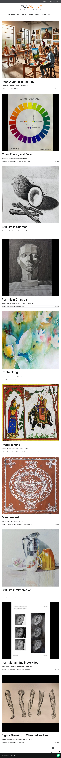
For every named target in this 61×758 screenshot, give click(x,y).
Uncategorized (27, 669)
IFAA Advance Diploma (11, 161)
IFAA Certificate (19, 451)
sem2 (23, 306)
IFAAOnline (13, 755)
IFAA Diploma (11, 88)
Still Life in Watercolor (16, 590)
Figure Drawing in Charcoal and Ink (25, 735)
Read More (57, 88)
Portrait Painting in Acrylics (20, 662)
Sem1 (29, 161)
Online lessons (17, 88)
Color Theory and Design (18, 154)
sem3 (23, 742)
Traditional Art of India (35, 451)
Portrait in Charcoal (15, 299)
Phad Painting (11, 444)
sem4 (23, 669)
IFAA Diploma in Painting (18, 81)
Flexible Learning (5, 88)
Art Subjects (4, 161)
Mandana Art (10, 517)
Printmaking (10, 372)
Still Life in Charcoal (15, 227)
